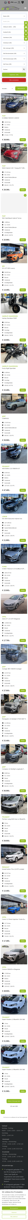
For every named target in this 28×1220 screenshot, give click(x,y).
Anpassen (14, 1212)
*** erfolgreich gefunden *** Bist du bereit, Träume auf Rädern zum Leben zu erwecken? (14, 1187)
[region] (14, 1204)
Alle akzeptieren (14, 1208)
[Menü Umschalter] (25, 8)
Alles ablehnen (14, 1216)
